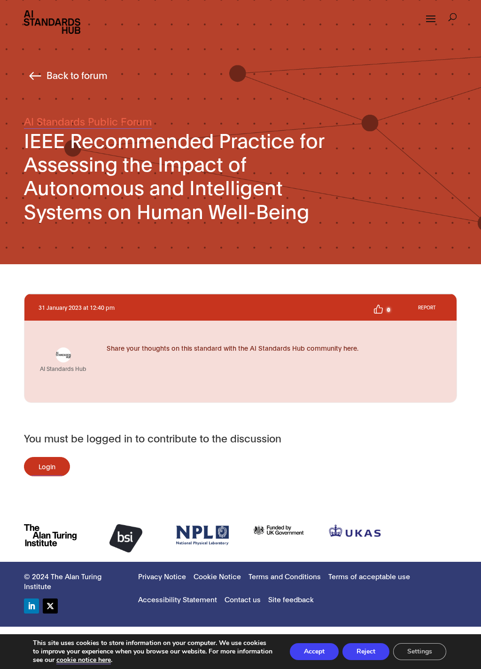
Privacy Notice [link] (162, 576)
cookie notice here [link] (83, 659)
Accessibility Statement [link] (177, 599)
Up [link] (378, 309)
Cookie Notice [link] (217, 576)
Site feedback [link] (291, 599)
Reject (366, 651)
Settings (419, 651)
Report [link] (426, 307)
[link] (52, 21)
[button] (453, 18)
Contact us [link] (243, 599)
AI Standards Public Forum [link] (88, 121)
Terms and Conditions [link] (284, 576)
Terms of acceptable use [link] (369, 576)
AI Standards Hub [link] (63, 368)
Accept (314, 651)
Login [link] (47, 466)
